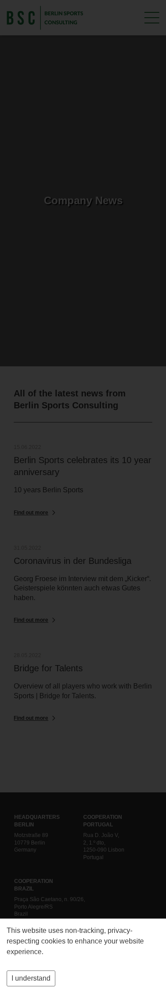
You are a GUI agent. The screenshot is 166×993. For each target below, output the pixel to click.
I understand (31, 978)
